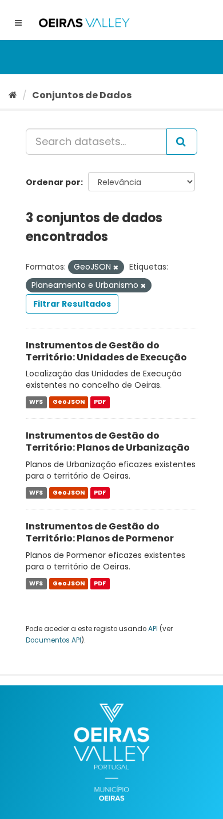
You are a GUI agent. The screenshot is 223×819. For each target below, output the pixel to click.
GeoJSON (69, 402)
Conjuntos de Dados (82, 95)
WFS (36, 402)
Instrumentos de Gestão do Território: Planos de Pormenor (100, 532)
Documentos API (53, 640)
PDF (100, 402)
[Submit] (181, 142)
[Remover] (115, 267)
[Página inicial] (13, 95)
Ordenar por (53, 182)
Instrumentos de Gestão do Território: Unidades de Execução (106, 351)
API (153, 628)
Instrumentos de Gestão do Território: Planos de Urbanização (108, 441)
